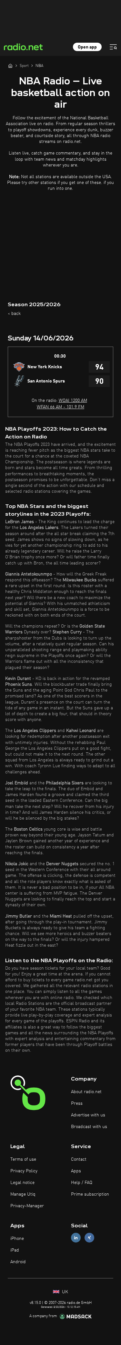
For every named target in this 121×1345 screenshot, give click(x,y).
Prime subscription (90, 1194)
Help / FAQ (81, 1182)
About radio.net (86, 1092)
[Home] (10, 65)
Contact (78, 1159)
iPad (14, 1250)
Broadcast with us (89, 1126)
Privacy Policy (23, 1171)
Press (77, 1103)
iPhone (17, 1238)
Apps (76, 1171)
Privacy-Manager (27, 1206)
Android (18, 1262)
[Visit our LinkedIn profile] (75, 1237)
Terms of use (23, 1159)
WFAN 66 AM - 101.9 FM (60, 407)
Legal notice (22, 1182)
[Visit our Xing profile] (89, 1237)
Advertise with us (88, 1115)
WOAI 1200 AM (73, 400)
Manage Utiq (22, 1194)
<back (14, 313)
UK (64, 1292)
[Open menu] (113, 47)
